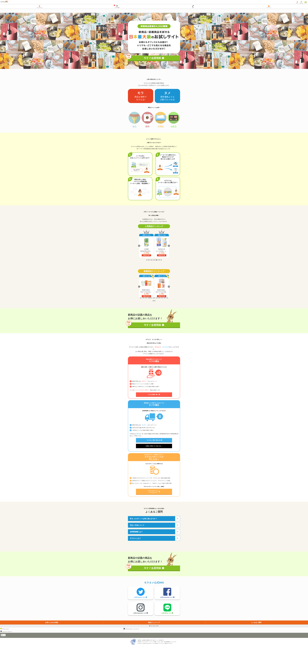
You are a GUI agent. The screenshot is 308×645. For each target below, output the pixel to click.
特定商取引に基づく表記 (150, 640)
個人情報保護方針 (167, 641)
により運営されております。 (164, 643)
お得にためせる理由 (51, 622)
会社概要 (143, 640)
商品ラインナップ (154, 622)
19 (153, 300)
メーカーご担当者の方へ (159, 640)
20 (154, 300)
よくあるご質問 (256, 622)
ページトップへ (155, 626)
